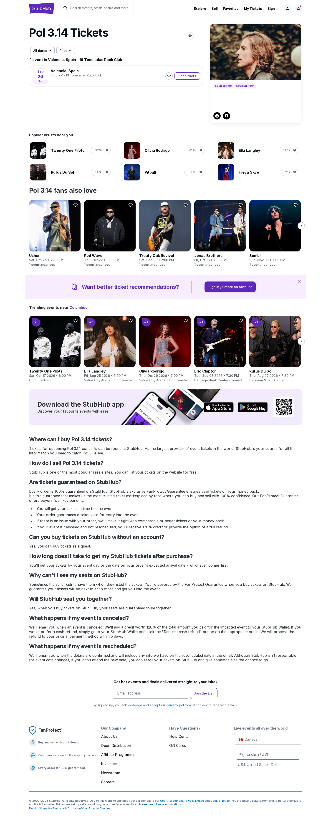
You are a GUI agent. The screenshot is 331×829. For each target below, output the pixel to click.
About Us (109, 736)
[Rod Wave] (109, 233)
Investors (109, 763)
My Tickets (253, 8)
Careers (108, 782)
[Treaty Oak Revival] (164, 233)
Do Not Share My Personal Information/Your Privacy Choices (70, 808)
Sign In (273, 8)
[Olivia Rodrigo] (164, 349)
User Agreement (171, 800)
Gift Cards (177, 745)
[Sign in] (287, 8)
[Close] (300, 281)
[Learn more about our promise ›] (45, 730)
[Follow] (169, 76)
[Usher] (54, 233)
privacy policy (177, 705)
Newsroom (110, 773)
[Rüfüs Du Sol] (275, 349)
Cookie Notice (220, 800)
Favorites (231, 8)
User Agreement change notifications (156, 804)
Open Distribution (116, 745)
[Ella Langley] (109, 349)
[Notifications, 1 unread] (298, 8)
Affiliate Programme (118, 754)
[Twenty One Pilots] (54, 349)
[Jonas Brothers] (220, 233)
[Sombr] (275, 233)
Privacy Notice (194, 800)
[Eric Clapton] (220, 349)
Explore (200, 8)
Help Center (179, 736)
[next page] (301, 225)
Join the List (204, 693)
